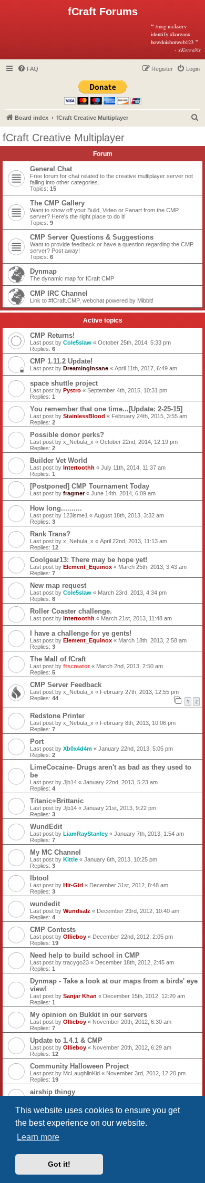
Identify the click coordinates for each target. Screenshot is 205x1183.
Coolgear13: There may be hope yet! (88, 560)
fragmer (74, 493)
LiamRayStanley (85, 834)
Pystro (72, 390)
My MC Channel (55, 852)
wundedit (45, 904)
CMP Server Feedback (65, 685)
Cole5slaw (77, 342)
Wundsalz (76, 911)
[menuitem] (27, 69)
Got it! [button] (59, 1164)
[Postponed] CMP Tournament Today (89, 486)
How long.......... (56, 508)
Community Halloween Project (79, 1066)
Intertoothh (79, 467)
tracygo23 (76, 962)
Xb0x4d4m (77, 748)
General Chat (51, 169)
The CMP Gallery (57, 203)
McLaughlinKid (81, 1073)
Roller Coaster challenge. (71, 611)
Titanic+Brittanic (57, 801)
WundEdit (46, 827)
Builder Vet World (58, 460)
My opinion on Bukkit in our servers (88, 1015)
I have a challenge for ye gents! (80, 633)
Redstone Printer (57, 716)
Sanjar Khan (80, 996)
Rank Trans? (50, 534)
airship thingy (52, 1092)
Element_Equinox (87, 567)
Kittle (70, 859)
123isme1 (75, 515)
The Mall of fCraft (58, 659)
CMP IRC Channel (59, 293)
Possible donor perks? (67, 435)
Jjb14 (70, 782)
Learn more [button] (38, 1137)
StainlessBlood (84, 416)
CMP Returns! (52, 335)
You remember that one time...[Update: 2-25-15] (106, 409)
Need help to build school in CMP (85, 955)
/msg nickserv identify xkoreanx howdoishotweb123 (176, 38)
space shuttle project (64, 383)
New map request (58, 585)
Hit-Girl (73, 885)
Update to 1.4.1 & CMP (66, 1040)
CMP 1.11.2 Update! (61, 361)
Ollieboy (74, 936)
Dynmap (43, 271)
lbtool (39, 878)
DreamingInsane (85, 368)
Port (37, 741)
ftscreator (76, 666)
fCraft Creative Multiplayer (64, 137)
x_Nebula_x (78, 442)
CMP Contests (53, 929)
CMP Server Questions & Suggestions (91, 237)
